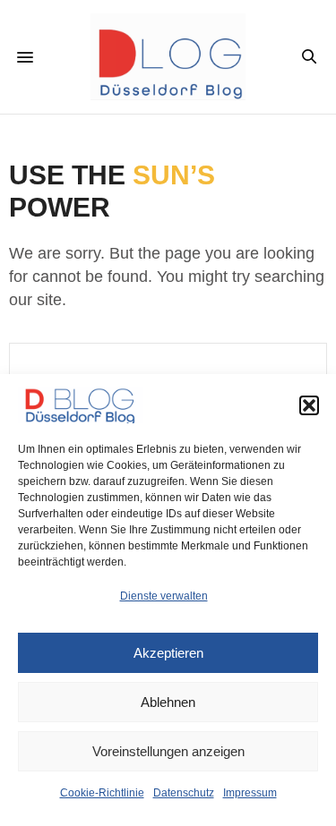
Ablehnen (168, 702)
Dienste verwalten (164, 596)
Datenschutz (183, 793)
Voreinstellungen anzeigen (168, 751)
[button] (309, 405)
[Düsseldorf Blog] (168, 56)
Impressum (250, 793)
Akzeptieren (168, 652)
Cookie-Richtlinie (102, 793)
